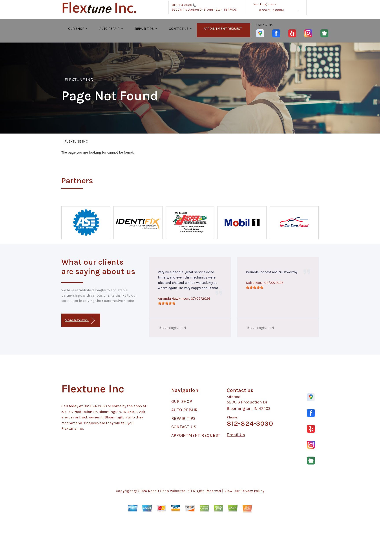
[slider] (166, 303)
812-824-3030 (182, 5)
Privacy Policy (252, 491)
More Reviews (77, 320)
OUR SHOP (76, 28)
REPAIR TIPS (144, 28)
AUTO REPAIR (109, 28)
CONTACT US (178, 28)
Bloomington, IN (172, 327)
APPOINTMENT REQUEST (223, 28)
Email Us (236, 435)
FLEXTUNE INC (79, 79)
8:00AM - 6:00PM (271, 10)
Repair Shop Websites (167, 491)
